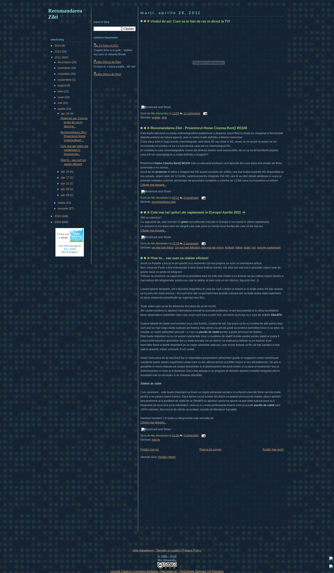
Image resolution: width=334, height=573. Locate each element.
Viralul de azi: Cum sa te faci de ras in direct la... (73, 122)
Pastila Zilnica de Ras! (107, 62)
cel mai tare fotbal (163, 247)
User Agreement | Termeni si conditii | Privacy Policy (167, 550)
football (229, 247)
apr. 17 (65, 177)
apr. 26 (65, 113)
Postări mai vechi (273, 449)
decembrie (65, 62)
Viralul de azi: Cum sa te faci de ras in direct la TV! (190, 21)
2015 (58, 45)
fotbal (238, 247)
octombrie (64, 73)
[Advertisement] (167, 4)
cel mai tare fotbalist (187, 247)
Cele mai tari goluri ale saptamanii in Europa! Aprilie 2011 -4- (198, 212)
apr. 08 (65, 195)
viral (164, 117)
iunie (61, 97)
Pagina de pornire (210, 449)
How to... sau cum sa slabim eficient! (180, 258)
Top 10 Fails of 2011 (106, 45)
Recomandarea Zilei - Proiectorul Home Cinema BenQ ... (73, 136)
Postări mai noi (149, 449)
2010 (58, 216)
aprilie (62, 109)
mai (60, 103)
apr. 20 (65, 171)
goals (247, 247)
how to (156, 439)
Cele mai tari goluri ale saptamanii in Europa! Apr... (74, 150)
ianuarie (63, 208)
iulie (61, 91)
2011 (58, 57)
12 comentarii (191, 113)
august (62, 85)
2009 (58, 222)
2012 (58, 51)
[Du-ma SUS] (331, 559)
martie (62, 202)
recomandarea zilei (164, 202)
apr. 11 (65, 183)
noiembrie (64, 68)
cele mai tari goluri (212, 247)
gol (254, 247)
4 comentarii (191, 435)
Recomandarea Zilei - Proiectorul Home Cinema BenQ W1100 (199, 128)
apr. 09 (65, 189)
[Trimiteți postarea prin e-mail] (204, 113)
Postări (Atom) (167, 457)
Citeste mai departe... (153, 184)
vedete (156, 117)
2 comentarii (191, 243)
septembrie (65, 79)
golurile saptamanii (269, 247)
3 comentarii (191, 197)
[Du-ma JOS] (331, 567)
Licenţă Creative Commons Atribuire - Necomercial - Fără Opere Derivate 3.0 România (167, 571)
